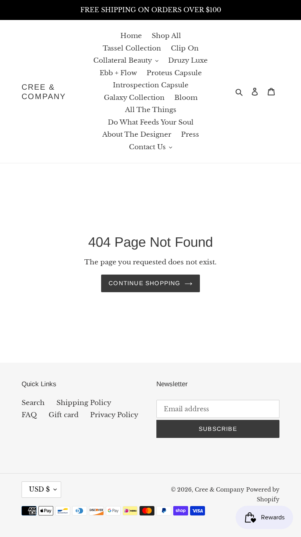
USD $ (39, 489)
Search (33, 403)
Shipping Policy (83, 403)
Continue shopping (144, 283)
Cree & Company (44, 92)
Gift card (63, 415)
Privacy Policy (114, 415)
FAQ (29, 415)
